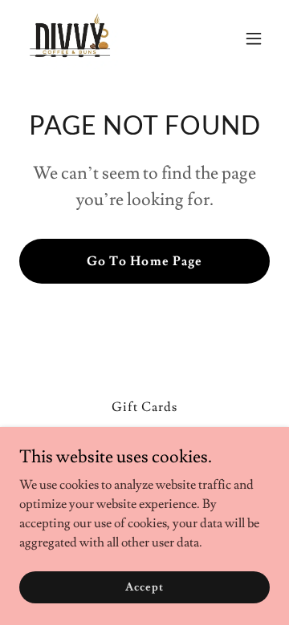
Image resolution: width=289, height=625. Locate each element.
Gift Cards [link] (144, 407)
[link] (72, 38)
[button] (254, 38)
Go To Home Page (144, 261)
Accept (144, 586)
